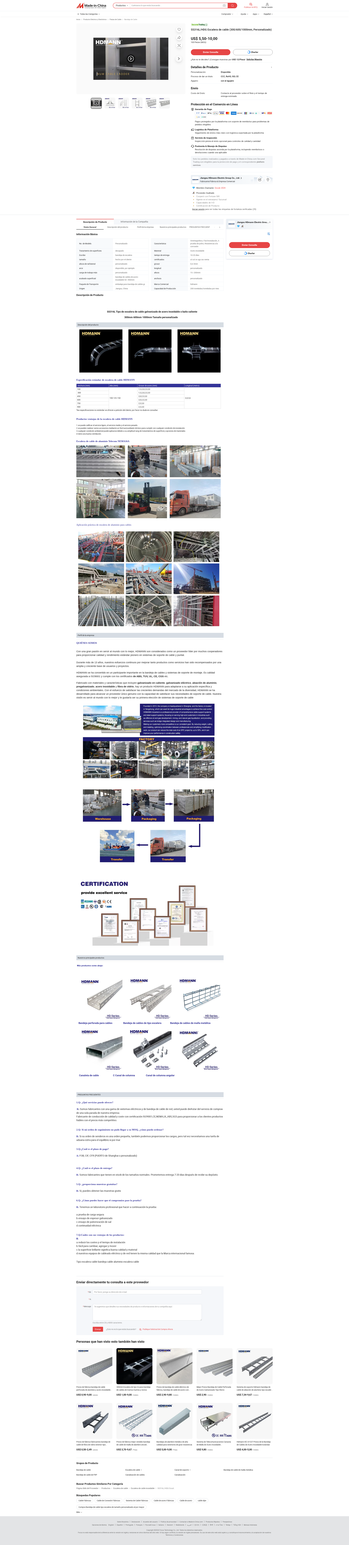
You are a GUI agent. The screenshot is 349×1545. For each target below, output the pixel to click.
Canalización (179, 1474)
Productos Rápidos (213, 1522)
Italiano (161, 1525)
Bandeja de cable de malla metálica (238, 1470)
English (111, 1525)
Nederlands (180, 1525)
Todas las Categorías (89, 14)
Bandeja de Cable (130, 19)
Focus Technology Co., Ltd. (169, 1530)
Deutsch (170, 1525)
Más (78, 1512)
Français (139, 1525)
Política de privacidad (169, 1522)
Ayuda (243, 14)
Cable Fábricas (85, 1500)
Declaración (135, 1522)
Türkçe (228, 1525)
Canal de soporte (181, 1470)
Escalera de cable (132, 1470)
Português (129, 1525)
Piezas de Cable (115, 19)
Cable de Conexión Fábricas (108, 1500)
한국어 (196, 1525)
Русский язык (150, 1525)
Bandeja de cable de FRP (86, 1474)
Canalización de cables (135, 1474)
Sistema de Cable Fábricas (137, 1500)
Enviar (98, 1329)
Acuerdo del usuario (150, 1522)
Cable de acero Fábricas (164, 1500)
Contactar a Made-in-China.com (191, 1522)
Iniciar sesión (267, 7)
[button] (215, 227)
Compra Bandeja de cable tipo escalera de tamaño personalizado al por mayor (111, 1507)
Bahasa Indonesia (250, 1525)
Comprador (226, 14)
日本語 (204, 1525)
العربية (189, 1525)
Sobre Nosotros (123, 1522)
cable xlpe (202, 1500)
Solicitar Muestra (254, 59)
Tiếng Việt (237, 1525)
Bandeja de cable (83, 1470)
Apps (255, 14)
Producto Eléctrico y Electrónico (95, 19)
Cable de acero (186, 1500)
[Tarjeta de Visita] (268, 233)
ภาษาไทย (219, 1525)
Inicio (78, 19)
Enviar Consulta (210, 52)
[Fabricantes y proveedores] (91, 5)
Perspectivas (227, 1522)
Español (120, 1525)
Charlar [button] (254, 52)
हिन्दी (211, 1525)
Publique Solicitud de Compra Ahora (156, 1329)
